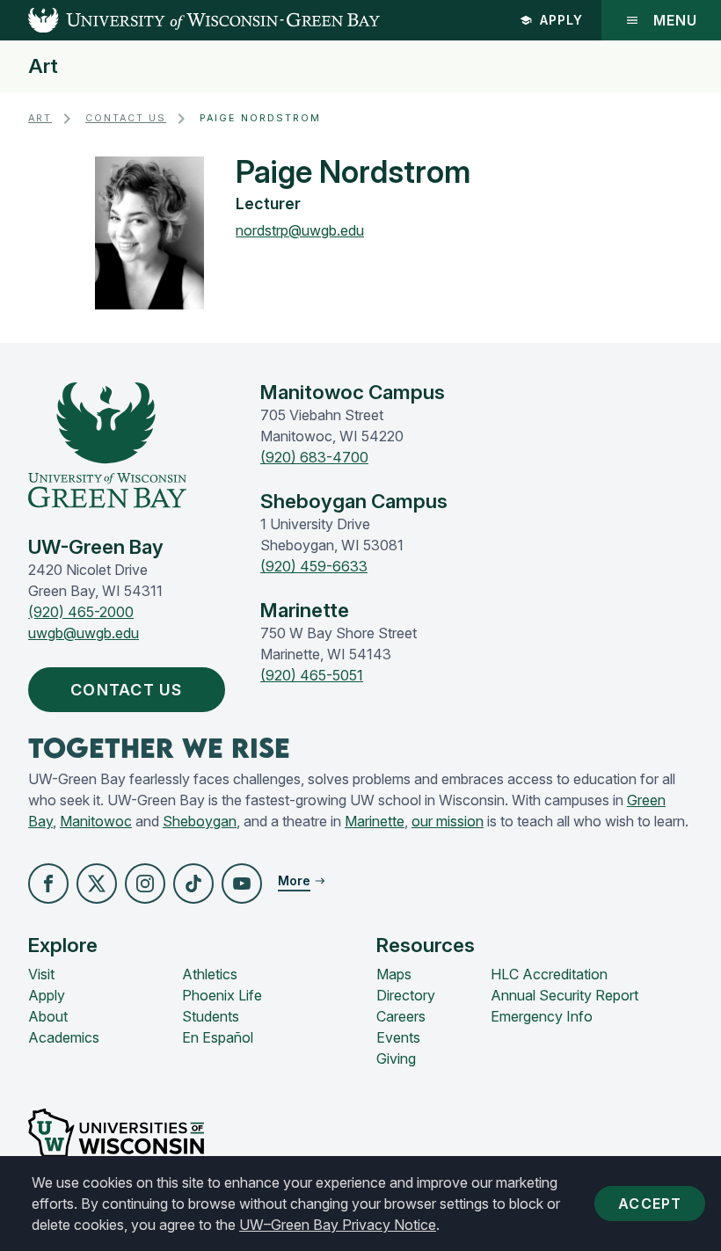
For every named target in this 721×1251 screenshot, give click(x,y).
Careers (401, 1016)
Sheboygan (200, 821)
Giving (396, 1058)
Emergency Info (542, 1016)
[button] (48, 883)
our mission (447, 821)
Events (398, 1037)
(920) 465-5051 (311, 675)
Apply (561, 19)
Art (43, 66)
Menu (675, 20)
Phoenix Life (222, 995)
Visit (41, 974)
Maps (393, 974)
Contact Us (125, 118)
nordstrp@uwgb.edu (300, 230)
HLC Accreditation (549, 974)
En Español (217, 1037)
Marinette (374, 821)
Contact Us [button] (126, 689)
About (48, 1016)
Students (210, 1016)
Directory (405, 995)
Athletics (209, 974)
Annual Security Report (564, 995)
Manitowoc (96, 821)
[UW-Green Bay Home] (190, 20)
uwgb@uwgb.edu (83, 633)
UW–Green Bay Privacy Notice (337, 1224)
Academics (63, 1037)
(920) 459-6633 (314, 566)
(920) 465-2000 (81, 612)
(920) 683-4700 (314, 457)
